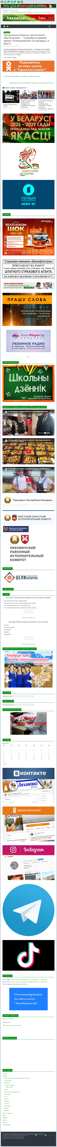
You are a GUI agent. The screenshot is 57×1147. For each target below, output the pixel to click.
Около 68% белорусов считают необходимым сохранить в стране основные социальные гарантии (45, 105)
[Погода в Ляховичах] (8, 1019)
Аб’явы (4, 1115)
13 (26, 753)
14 (33, 753)
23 (48, 756)
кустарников (8, 629)
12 (18, 753)
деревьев (7, 632)
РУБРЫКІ (5, 1076)
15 (41, 753)
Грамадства (6, 32)
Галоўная (5, 1074)
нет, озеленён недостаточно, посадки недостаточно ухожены (20, 607)
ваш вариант (8, 634)
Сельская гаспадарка (9, 1085)
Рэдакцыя (5, 1117)
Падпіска (5, 1120)
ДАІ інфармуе (7, 1106)
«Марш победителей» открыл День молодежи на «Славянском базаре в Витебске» (28, 104)
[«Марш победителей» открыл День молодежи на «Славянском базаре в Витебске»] (28, 91)
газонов (7, 625)
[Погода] (6, 1022)
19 (18, 756)
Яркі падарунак (24, 984)
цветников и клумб (9, 627)
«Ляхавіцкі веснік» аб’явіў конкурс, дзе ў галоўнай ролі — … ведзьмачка (28, 979)
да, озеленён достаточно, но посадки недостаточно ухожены (20, 603)
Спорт (5, 1096)
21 (33, 756)
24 (4, 758)
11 (11, 753)
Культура (6, 1099)
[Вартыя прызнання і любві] (11, 91)
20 (26, 756)
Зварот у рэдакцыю (7, 1113)
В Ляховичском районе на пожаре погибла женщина (21, 76)
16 (48, 753)
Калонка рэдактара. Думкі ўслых (12, 1092)
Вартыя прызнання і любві (10, 105)
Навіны (5, 1089)
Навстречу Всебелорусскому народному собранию (17, 1078)
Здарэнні (6, 1108)
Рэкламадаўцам (6, 1124)
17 (4, 756)
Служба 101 (7, 1103)
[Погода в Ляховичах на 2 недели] (12, 1025)
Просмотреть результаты (28, 617)
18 (11, 756)
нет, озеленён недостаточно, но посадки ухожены (17, 605)
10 (4, 753)
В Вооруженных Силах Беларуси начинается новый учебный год (31, 83)
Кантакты (5, 1122)
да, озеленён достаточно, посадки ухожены (16, 601)
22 (41, 756)
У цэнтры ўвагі (7, 1080)
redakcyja (17, 46)
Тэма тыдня (7, 1094)
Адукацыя (6, 1101)
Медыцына (6, 1110)
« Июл (4, 764)
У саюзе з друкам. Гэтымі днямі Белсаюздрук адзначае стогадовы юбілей (28, 981)
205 (12, 46)
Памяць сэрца (8, 1087)
